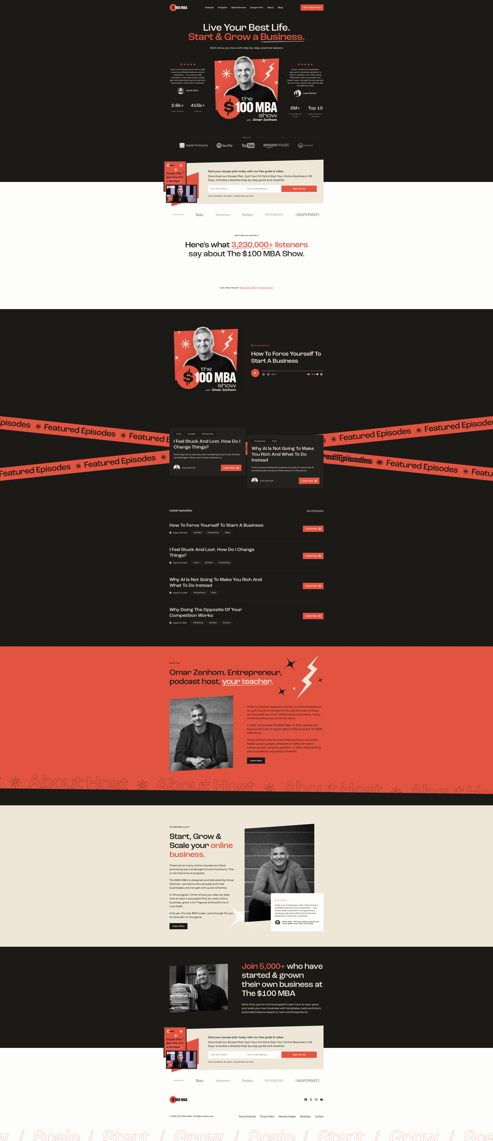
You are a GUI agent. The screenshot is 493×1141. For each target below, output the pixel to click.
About (270, 7)
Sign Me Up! (299, 188)
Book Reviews (238, 7)
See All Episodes (315, 637)
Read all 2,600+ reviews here (256, 414)
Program (222, 7)
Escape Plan (256, 7)
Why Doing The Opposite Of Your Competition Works (205, 739)
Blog (280, 7)
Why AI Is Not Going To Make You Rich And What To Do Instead (283, 581)
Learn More (256, 887)
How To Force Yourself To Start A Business (216, 652)
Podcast (209, 7)
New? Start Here (312, 7)
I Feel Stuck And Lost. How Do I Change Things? (207, 571)
